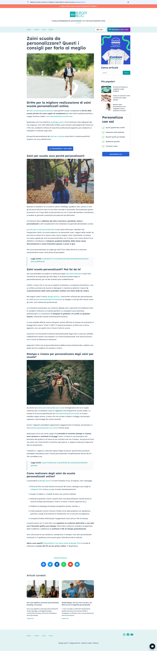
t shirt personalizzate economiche (58, 116)
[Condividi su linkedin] (57, 564)
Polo (44, 29)
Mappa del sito (75, 643)
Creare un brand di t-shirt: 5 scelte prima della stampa (121, 98)
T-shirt (36, 29)
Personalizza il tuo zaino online (56, 543)
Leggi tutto (30, 618)
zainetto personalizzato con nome (43, 428)
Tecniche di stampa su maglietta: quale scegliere (120, 89)
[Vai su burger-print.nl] (78, 2)
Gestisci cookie (86, 643)
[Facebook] (128, 634)
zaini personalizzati (73, 274)
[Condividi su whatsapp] (63, 564)
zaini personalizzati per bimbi (67, 413)
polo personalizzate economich (48, 299)
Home (29, 29)
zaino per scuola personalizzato (41, 229)
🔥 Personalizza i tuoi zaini (60, 148)
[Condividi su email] (70, 564)
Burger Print (76, 543)
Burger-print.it (59, 122)
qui (50, 489)
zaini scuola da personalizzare (41, 111)
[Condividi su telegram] (77, 564)
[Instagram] (124, 634)
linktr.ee (95, 643)
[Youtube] (131, 634)
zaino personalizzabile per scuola (51, 408)
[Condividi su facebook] (43, 564)
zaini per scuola (56, 136)
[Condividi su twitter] (50, 564)
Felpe (51, 29)
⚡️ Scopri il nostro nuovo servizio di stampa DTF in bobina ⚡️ (78, 6)
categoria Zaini (36, 489)
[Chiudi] (128, 2)
